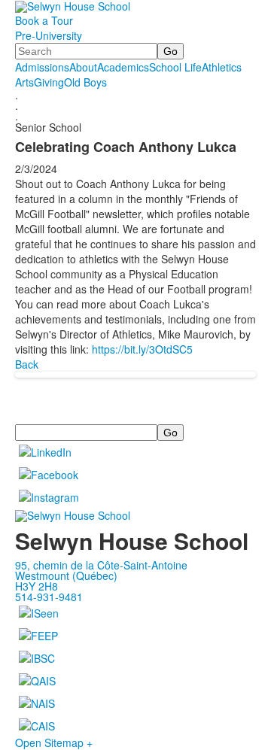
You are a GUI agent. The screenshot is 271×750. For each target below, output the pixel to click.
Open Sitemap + (54, 742)
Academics (123, 66)
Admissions (42, 66)
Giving (49, 82)
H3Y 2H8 (36, 586)
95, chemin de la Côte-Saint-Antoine (101, 564)
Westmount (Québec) (66, 575)
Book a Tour (44, 20)
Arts (24, 82)
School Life (175, 66)
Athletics (222, 66)
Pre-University (48, 35)
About (83, 66)
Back (26, 364)
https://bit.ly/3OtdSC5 (142, 349)
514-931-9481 (49, 596)
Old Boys (85, 82)
